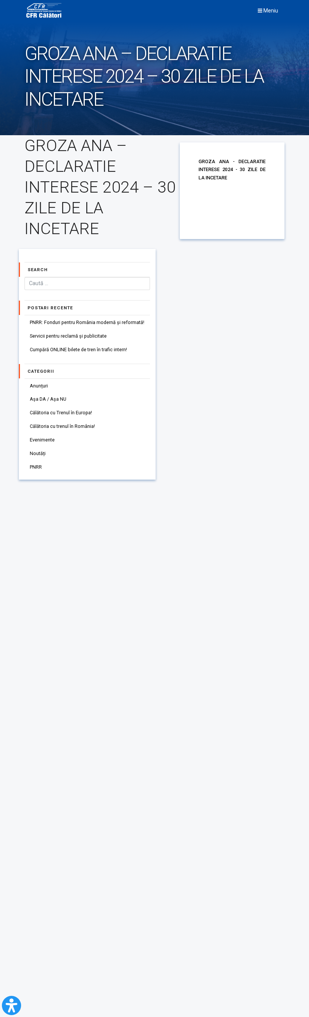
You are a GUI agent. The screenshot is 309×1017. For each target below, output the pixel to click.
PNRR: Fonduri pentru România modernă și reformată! (87, 322)
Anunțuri (39, 386)
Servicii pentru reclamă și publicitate (68, 336)
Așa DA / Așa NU (48, 399)
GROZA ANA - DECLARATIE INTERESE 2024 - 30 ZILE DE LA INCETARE (232, 170)
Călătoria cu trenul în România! (62, 426)
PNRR (36, 467)
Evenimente (42, 440)
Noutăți (38, 453)
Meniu (270, 11)
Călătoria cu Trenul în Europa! (61, 412)
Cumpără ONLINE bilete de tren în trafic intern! (78, 349)
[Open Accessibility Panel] (11, 1005)
